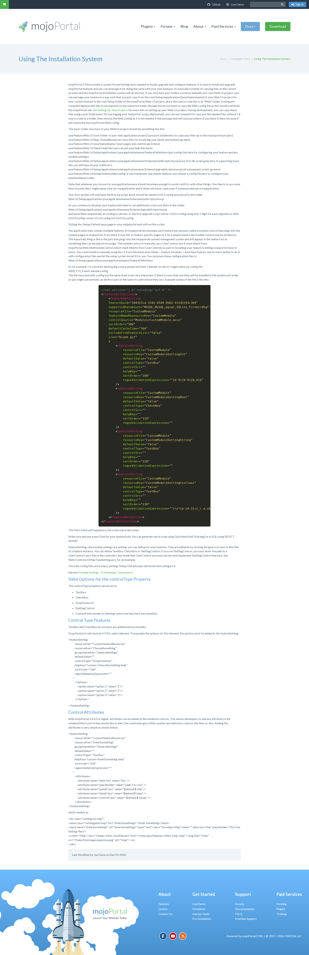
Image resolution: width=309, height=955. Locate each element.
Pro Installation (201, 918)
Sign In (299, 4)
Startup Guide (200, 914)
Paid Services (222, 26)
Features (163, 904)
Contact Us (165, 914)
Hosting (281, 904)
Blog (184, 26)
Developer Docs (240, 58)
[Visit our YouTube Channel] (173, 936)
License (163, 909)
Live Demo (237, 4)
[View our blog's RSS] (183, 936)
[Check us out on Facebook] (163, 936)
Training (281, 914)
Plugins (147, 26)
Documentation (244, 909)
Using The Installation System (272, 58)
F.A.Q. (238, 914)
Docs (249, 26)
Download (277, 26)
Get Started (203, 894)
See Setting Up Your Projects (110, 110)
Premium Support (246, 918)
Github (215, 4)
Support (243, 894)
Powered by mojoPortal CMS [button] (245, 936)
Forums (167, 26)
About (198, 26)
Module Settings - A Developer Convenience (106, 572)
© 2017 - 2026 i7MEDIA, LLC (284, 936)
